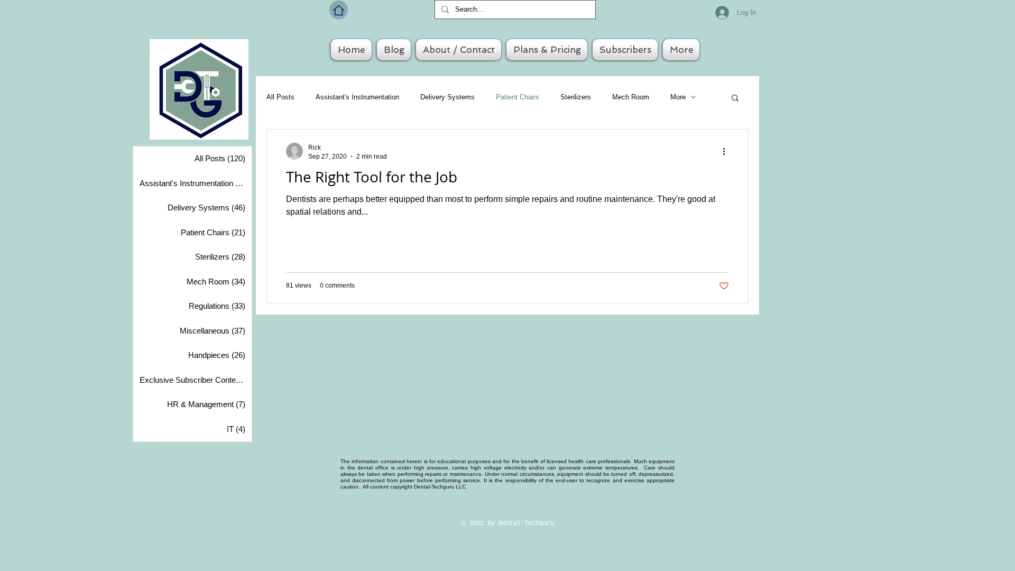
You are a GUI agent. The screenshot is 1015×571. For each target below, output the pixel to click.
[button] (735, 98)
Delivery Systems (447, 97)
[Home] (338, 10)
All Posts (280, 97)
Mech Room (630, 97)
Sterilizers (575, 97)
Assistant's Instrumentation (357, 97)
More (678, 97)
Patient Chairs (517, 97)
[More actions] (727, 151)
